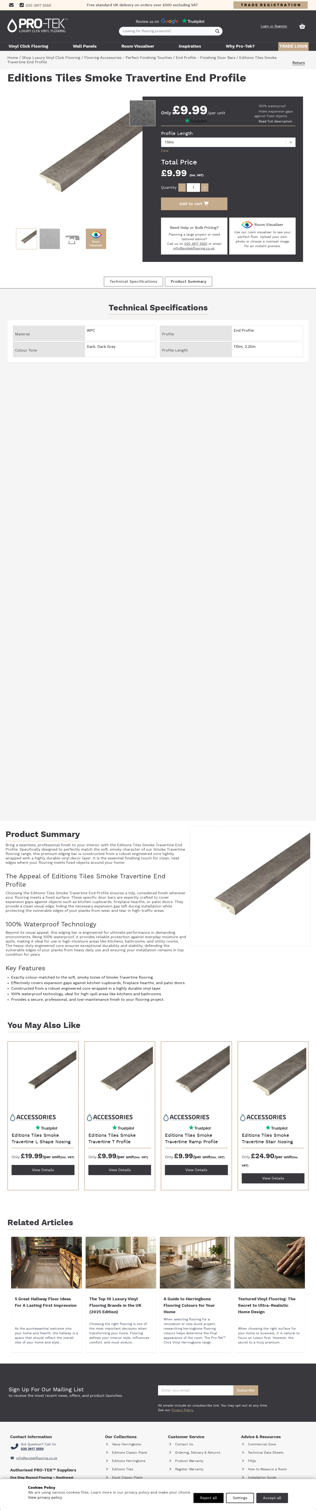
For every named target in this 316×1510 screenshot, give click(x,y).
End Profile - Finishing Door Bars (205, 58)
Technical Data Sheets (265, 1452)
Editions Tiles (122, 1469)
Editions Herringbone (128, 1461)
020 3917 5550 (195, 244)
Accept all (272, 1498)
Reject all (208, 1498)
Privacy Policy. (182, 1410)
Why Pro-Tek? (240, 46)
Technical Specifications (133, 281)
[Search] (217, 31)
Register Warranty (188, 1469)
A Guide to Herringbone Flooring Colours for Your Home (189, 1305)
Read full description (275, 121)
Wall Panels (85, 46)
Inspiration (190, 46)
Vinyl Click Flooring (28, 46)
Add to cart (191, 204)
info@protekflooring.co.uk (193, 248)
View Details (43, 1170)
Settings (240, 1498)
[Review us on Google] (170, 21)
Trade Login (293, 46)
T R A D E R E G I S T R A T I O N (270, 5)
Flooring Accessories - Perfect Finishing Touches (128, 58)
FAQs (251, 1461)
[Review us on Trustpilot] (193, 21)
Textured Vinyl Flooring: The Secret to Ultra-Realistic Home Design (266, 1305)
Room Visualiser (137, 46)
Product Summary (188, 281)
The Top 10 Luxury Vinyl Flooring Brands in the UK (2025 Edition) (115, 1305)
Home (12, 58)
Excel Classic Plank (127, 1477)
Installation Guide (261, 1477)
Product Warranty (188, 1461)
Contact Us (183, 1444)
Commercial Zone (261, 1444)
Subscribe (246, 1390)
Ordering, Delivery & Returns (197, 1452)
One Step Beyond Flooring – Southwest (41, 1477)
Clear (165, 150)
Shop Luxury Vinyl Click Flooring (51, 58)
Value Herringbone (126, 1444)
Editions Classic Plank (129, 1452)
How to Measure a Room (267, 1469)
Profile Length (177, 133)
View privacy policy (45, 1497)
